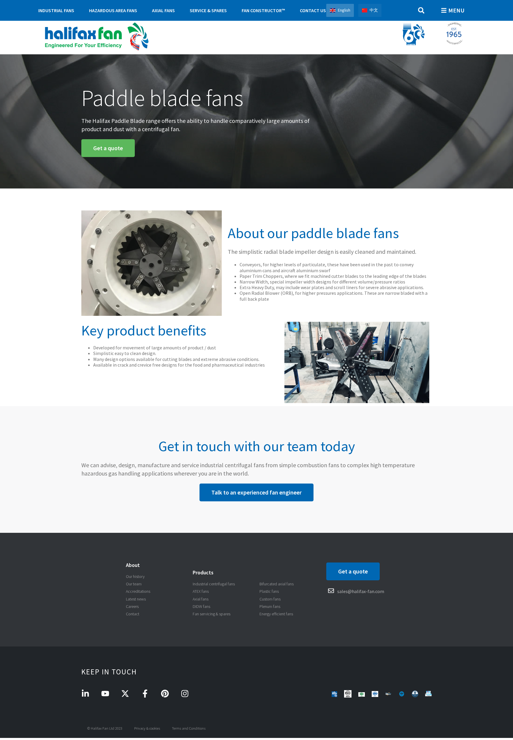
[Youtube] (105, 694)
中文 (374, 10)
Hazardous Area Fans (113, 10)
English (344, 10)
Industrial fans (56, 10)
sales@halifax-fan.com (360, 591)
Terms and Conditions (188, 728)
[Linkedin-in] (85, 694)
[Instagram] (185, 694)
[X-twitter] (125, 694)
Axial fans (163, 10)
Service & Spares (208, 10)
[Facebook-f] (145, 694)
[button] (421, 10)
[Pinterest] (165, 694)
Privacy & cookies (147, 728)
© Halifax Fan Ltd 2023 (104, 728)
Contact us (313, 10)
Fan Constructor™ (263, 10)
